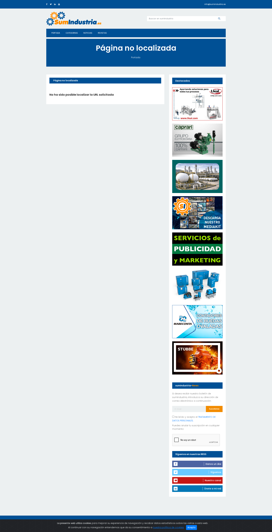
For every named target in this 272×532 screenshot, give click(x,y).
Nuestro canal (213, 480)
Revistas (102, 33)
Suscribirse (214, 408)
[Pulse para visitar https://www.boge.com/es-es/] (197, 285)
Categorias (72, 33)
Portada (55, 33)
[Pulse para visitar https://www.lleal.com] (197, 103)
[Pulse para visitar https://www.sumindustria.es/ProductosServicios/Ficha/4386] (197, 212)
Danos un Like (213, 464)
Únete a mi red (212, 488)
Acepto (191, 527)
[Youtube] (59, 4)
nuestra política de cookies (168, 527)
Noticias (87, 33)
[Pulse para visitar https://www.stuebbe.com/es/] (197, 357)
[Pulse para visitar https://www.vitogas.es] (197, 176)
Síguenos (215, 472)
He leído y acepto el (194, 418)
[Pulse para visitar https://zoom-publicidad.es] (197, 248)
